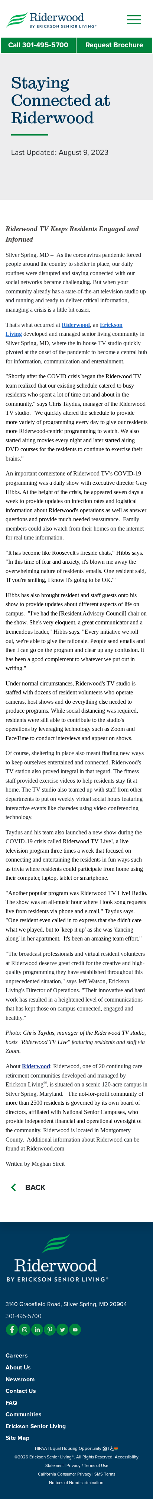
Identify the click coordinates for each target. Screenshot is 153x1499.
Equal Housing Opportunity (76, 1448)
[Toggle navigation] (134, 19)
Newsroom (20, 1379)
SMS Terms (104, 1474)
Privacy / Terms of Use (87, 1465)
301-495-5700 (38, 45)
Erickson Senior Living (36, 1426)
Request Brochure (114, 45)
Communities (23, 1414)
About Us (18, 1367)
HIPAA (41, 1448)
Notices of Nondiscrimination (76, 1482)
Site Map (17, 1438)
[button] (66, 19)
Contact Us (21, 1391)
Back (35, 1187)
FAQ (11, 1403)
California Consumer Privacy (64, 1474)
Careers (16, 1355)
